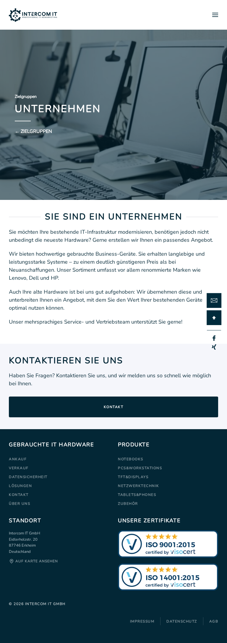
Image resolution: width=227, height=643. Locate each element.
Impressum (142, 621)
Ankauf (18, 459)
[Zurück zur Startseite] (33, 15)
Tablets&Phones (137, 494)
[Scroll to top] (214, 318)
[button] (215, 15)
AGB (213, 621)
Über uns (19, 503)
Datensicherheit (28, 477)
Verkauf (19, 468)
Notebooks (130, 459)
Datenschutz (181, 621)
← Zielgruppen (33, 131)
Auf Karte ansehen (36, 561)
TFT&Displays (133, 477)
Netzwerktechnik (138, 485)
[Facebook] (214, 338)
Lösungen (20, 485)
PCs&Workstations (140, 468)
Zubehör (128, 503)
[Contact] (214, 300)
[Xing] (214, 347)
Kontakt (114, 407)
